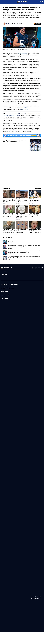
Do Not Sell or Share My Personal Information (36, 597)
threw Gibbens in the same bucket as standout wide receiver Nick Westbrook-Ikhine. (23, 81)
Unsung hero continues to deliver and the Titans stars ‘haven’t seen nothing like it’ (15, 140)
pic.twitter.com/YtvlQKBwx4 (23, 107)
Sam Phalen (8, 23)
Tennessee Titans (13, 5)
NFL (7, 5)
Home (4, 5)
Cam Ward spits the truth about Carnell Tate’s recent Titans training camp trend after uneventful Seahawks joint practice (24, 246)
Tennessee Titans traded (23, 53)
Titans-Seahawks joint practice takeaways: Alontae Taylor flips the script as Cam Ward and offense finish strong (24, 257)
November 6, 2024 (24, 109)
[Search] (40, 2)
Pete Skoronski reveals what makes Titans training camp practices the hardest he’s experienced (24, 241)
